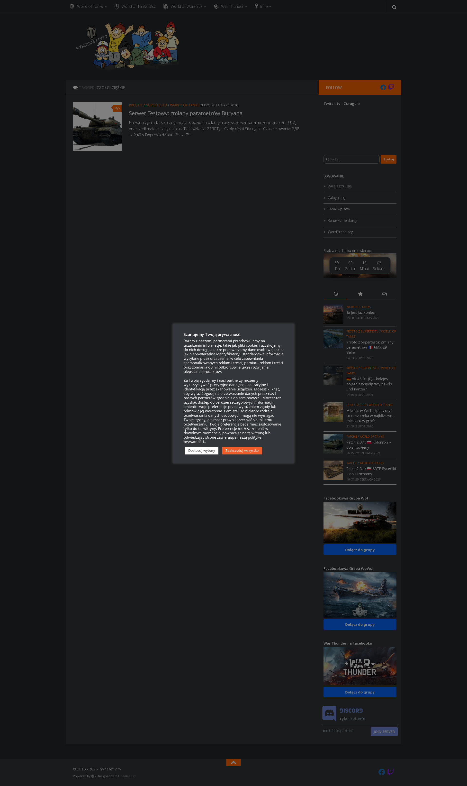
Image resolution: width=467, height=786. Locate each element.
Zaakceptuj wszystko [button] (242, 450)
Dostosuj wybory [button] (201, 450)
